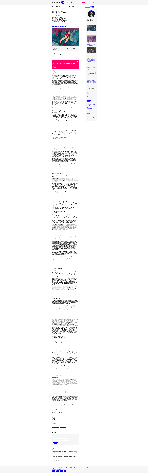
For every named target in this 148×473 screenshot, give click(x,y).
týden (90, 105)
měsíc (92, 105)
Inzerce (91, 467)
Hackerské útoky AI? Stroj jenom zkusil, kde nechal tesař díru (91, 117)
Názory (60, 7)
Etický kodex (71, 467)
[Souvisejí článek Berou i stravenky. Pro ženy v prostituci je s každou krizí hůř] (91, 28)
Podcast (81, 7)
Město (77, 7)
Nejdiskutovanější (92, 104)
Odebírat (93, 2)
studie (55, 270)
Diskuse (75, 467)
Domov (53, 7)
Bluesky (88, 467)
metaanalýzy (56, 279)
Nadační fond (84, 467)
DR (63, 2)
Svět (57, 7)
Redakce (59, 467)
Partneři (54, 468)
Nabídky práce (80, 467)
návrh (65, 153)
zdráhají (67, 195)
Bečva (73, 7)
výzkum (72, 329)
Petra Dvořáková (56, 15)
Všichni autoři (63, 467)
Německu (75, 217)
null (93, 467)
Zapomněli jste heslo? (61, 442)
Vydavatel (67, 467)
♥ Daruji (83, 2)
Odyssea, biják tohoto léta (91, 115)
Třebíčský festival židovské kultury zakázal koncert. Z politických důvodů (91, 107)
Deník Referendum (56, 2)
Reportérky (65, 7)
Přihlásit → (55, 442)
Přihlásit (88, 2)
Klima (70, 7)
